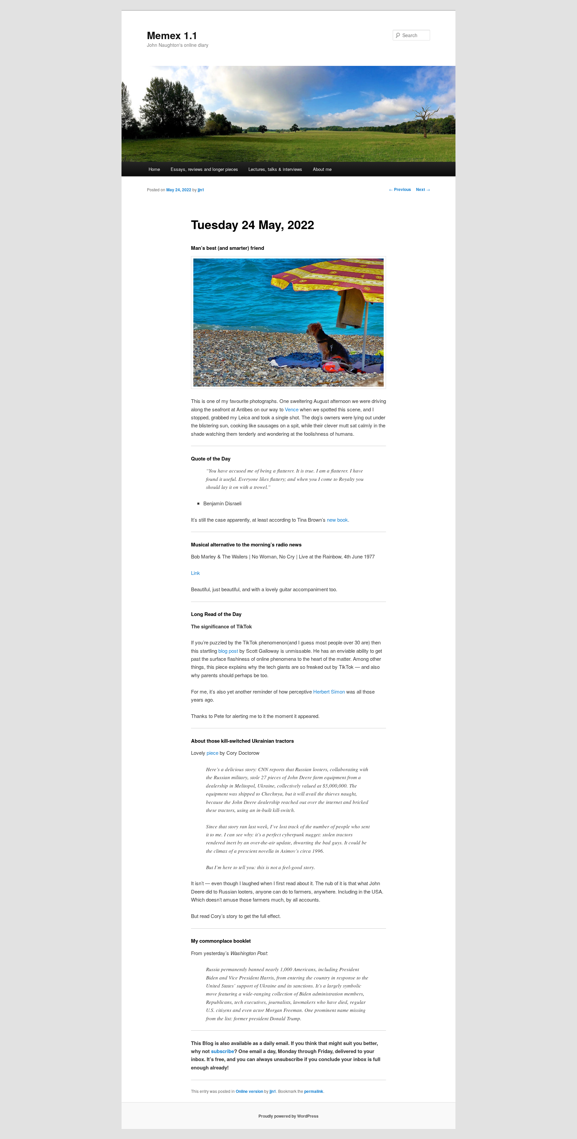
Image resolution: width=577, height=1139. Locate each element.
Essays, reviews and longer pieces (204, 169)
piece (212, 752)
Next (423, 189)
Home (154, 169)
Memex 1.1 (172, 35)
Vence (292, 409)
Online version (249, 1091)
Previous (400, 189)
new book (337, 519)
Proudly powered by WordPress (288, 1116)
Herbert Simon (329, 691)
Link (195, 572)
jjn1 (201, 190)
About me (322, 169)
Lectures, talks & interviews (275, 169)
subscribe (222, 1051)
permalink (313, 1091)
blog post (228, 650)
